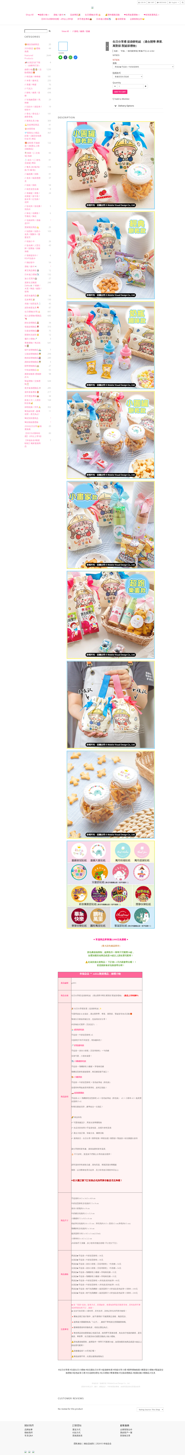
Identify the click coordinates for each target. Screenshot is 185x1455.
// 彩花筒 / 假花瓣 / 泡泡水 (33, 208)
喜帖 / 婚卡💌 (59, 14)
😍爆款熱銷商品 (32, 44)
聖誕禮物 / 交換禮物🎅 (32, 382)
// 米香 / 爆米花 (31, 80)
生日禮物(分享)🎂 (93, 14)
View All (65, 31)
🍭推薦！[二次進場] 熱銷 (32, 154)
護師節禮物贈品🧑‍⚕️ (33, 361)
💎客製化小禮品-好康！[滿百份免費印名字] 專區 (33, 135)
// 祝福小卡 (30, 241)
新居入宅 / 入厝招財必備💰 (32, 401)
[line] (60, 57)
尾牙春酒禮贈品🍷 (33, 388)
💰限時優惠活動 (112, 14)
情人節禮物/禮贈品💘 (33, 317)
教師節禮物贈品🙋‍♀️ (33, 357)
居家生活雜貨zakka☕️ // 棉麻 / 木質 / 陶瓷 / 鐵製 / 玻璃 (33, 287)
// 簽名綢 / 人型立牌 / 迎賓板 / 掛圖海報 (32, 248)
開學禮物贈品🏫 (32, 366)
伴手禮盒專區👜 (84, 19)
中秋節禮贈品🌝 (32, 370)
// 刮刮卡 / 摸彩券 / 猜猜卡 (33, 108)
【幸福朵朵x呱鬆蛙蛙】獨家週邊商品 (33, 443)
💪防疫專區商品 (32, 124)
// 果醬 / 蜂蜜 (30, 84)
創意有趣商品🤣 (32, 295)
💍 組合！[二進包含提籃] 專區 (32, 161)
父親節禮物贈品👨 (33, 353)
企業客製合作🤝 (137, 19)
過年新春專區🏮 (32, 392)
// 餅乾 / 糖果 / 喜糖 (32, 94)
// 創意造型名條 (32, 189)
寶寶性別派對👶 (32, 334)
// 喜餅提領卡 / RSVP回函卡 (31, 257)
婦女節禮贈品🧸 (32, 322)
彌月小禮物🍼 (31, 338)
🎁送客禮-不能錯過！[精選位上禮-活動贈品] (32, 145)
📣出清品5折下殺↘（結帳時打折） (33, 64)
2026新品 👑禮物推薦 (32, 50)
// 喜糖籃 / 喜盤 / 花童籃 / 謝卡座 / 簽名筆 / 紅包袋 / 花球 (32, 197)
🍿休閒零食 (120, 19)
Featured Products (29, 57)
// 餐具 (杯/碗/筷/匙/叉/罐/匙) (32, 168)
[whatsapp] (70, 57)
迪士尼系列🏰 (31, 278)
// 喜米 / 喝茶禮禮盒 (32, 179)
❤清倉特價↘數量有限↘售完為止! (32, 412)
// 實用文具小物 (32, 120)
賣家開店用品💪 (32, 227)
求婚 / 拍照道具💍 (33, 303)
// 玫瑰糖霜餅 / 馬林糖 (32, 101)
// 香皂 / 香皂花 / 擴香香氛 (32, 115)
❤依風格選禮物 (31, 422)
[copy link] (75, 57)
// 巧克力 (29, 88)
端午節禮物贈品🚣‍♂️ (33, 349)
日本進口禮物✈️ (103, 19)
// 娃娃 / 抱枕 (30, 185)
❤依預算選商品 (151, 14)
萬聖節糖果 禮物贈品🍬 (33, 375)
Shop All (29, 14)
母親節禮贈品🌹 (32, 326)
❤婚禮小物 (43, 14)
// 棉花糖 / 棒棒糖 (32, 76)
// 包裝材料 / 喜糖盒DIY (32, 222)
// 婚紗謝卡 (30, 262)
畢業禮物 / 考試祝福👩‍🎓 (32, 344)
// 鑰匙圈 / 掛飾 (31, 174)
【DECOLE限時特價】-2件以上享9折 (57, 19)
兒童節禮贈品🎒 (32, 330)
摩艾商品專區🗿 (32, 270)
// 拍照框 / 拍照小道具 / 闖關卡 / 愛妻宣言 (32, 234)
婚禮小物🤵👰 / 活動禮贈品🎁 (33, 71)
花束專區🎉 (75, 14)
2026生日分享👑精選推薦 (33, 428)
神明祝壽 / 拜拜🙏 (33, 407)
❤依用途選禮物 (131, 14)
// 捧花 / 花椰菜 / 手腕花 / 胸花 (32, 215)
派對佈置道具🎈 (32, 307)
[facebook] (65, 57)
